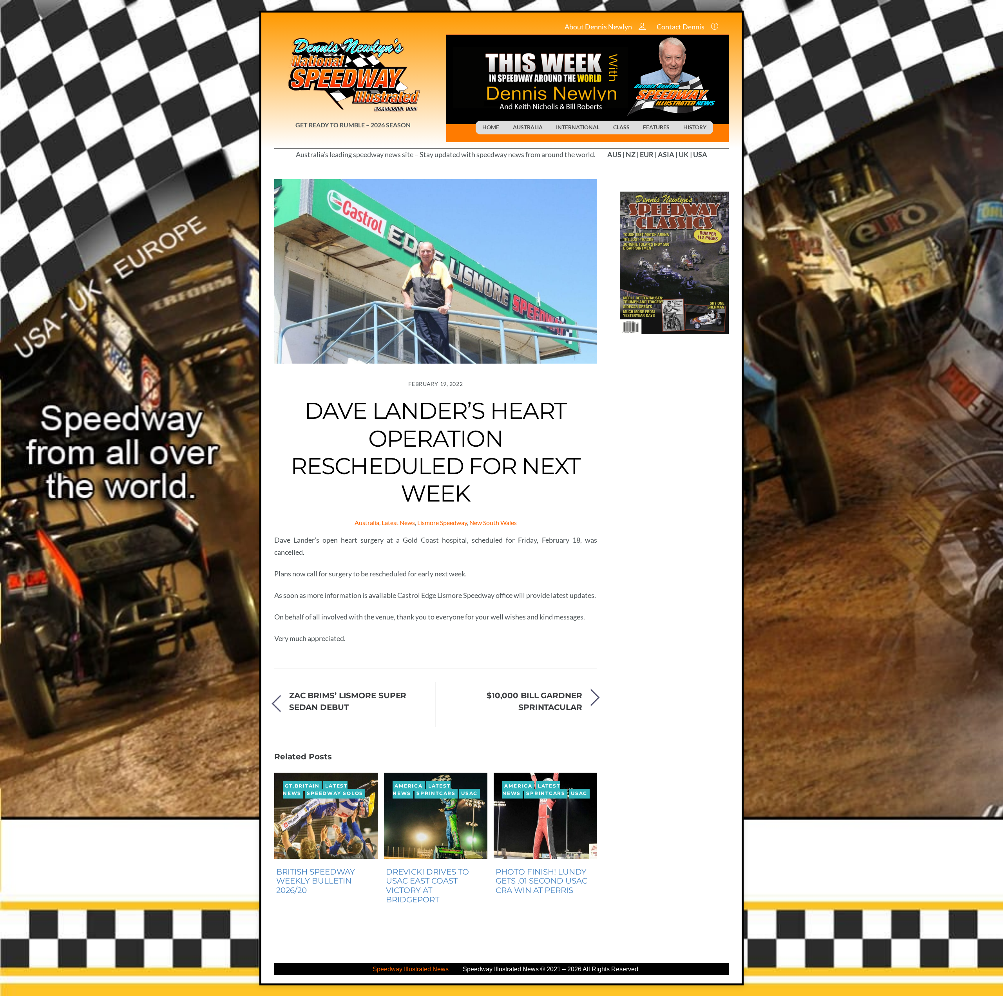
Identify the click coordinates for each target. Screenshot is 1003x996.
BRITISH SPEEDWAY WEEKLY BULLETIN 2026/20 (315, 881)
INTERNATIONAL (577, 127)
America (408, 786)
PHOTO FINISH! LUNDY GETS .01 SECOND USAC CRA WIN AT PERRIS (541, 881)
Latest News (398, 522)
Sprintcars (436, 794)
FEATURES (656, 127)
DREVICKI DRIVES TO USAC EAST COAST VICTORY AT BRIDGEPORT (427, 885)
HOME (490, 127)
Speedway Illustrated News (411, 969)
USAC (469, 794)
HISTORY (694, 127)
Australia (367, 522)
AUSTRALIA (528, 127)
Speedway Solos (335, 794)
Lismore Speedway (442, 522)
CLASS (621, 127)
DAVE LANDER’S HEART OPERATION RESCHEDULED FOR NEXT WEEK (435, 452)
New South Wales (493, 522)
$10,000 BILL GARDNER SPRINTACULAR (534, 701)
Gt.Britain (302, 786)
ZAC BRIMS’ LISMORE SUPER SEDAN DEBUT (348, 701)
